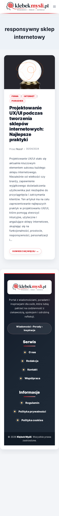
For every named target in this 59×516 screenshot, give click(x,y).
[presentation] (29, 72)
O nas (32, 352)
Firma (15, 96)
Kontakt (32, 369)
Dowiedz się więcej (26, 252)
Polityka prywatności (32, 411)
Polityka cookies (32, 420)
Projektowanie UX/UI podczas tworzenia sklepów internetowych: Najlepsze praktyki (26, 124)
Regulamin (32, 402)
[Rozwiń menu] (54, 6)
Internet (29, 96)
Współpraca (32, 378)
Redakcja (32, 361)
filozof (19, 149)
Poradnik (17, 101)
